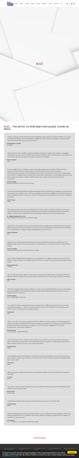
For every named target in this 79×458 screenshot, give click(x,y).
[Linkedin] (74, 3)
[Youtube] (72, 3)
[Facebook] (69, 3)
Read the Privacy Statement (10, 456)
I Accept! (72, 452)
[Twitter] (67, 3)
